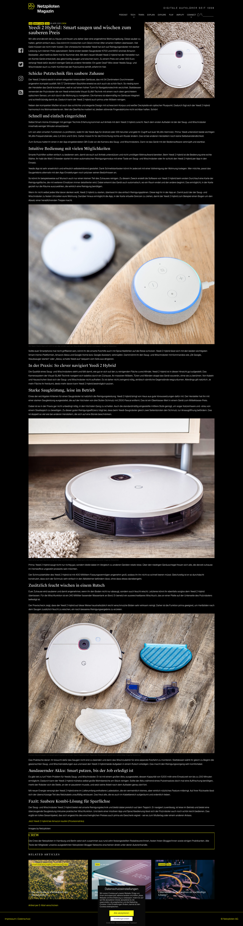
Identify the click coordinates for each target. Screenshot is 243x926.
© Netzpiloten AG (229, 919)
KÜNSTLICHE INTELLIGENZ (41, 864)
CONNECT (191, 15)
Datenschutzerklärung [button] (122, 923)
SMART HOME (39, 23)
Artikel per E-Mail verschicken (43, 905)
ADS (30, 23)
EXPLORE (162, 15)
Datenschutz (24, 919)
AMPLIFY (180, 15)
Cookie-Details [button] (110, 923)
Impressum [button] (133, 923)
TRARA (141, 15)
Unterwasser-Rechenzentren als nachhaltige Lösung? (182, 893)
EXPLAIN (151, 15)
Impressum (10, 919)
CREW (63, 23)
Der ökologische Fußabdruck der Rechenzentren (50, 893)
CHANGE (162, 864)
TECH (132, 15)
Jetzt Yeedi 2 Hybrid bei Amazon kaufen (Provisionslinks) (56, 821)
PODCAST (123, 15)
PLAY (171, 15)
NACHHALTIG (57, 864)
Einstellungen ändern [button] (121, 919)
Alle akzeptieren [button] (121, 913)
